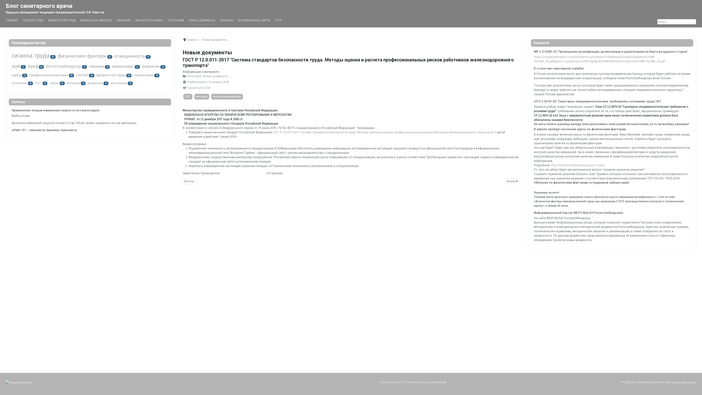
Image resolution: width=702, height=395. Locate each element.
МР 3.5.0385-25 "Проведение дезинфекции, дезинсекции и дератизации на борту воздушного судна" (611, 51)
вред (33, 66)
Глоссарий (176, 20)
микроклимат (123, 66)
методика (73, 83)
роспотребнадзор (63, 66)
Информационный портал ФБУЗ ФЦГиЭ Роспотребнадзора (578, 213)
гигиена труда (31, 55)
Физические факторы (96, 20)
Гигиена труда (33, 20)
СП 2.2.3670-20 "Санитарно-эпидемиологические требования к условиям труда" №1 (597, 101)
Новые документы (202, 20)
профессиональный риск (48, 75)
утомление (19, 83)
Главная (12, 20)
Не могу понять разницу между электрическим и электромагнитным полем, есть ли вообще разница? (611, 124)
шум (16, 66)
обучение (96, 66)
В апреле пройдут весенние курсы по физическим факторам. (580, 129)
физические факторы (82, 56)
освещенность (129, 56)
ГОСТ (38, 83)
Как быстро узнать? (149, 20)
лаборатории (144, 75)
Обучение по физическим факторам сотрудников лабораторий (581, 182)
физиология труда (111, 75)
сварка (54, 83)
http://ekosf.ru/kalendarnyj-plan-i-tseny (578, 165)
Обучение (124, 20)
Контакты (226, 20)
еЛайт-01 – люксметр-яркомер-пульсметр (44, 130)
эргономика (119, 83)
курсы (16, 75)
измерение (151, 66)
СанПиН (82, 75)
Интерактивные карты (254, 20)
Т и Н (278, 20)
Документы (95, 83)
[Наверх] (695, 388)
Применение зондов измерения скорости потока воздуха (55, 110)
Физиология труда (62, 20)
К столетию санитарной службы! (559, 68)
